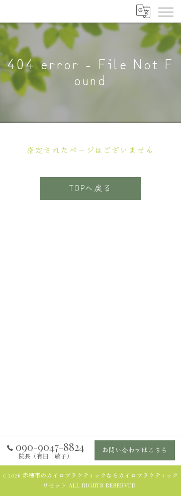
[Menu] (165, 11)
